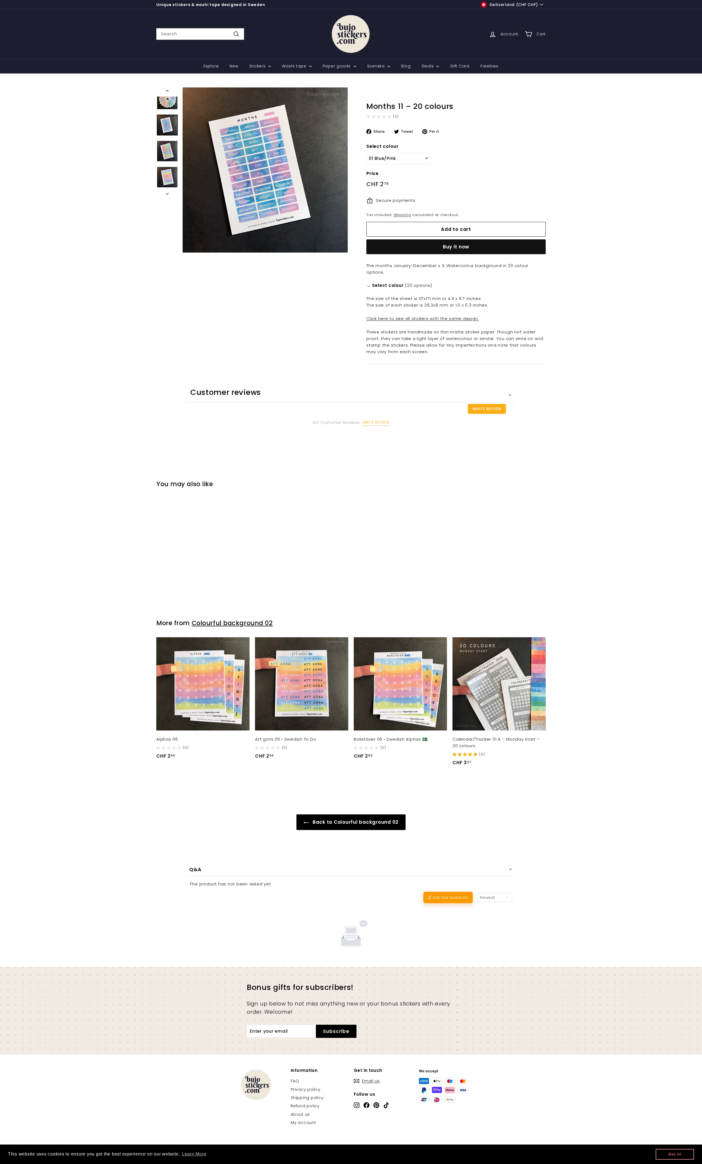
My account (303, 1122)
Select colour (382, 146)
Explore (211, 66)
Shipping (402, 215)
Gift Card (459, 66)
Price (372, 173)
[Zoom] (265, 170)
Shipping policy (307, 1097)
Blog (406, 66)
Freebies (489, 66)
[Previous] (167, 92)
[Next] (167, 192)
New (234, 66)
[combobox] (200, 34)
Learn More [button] (194, 1154)
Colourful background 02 (232, 623)
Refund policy (305, 1106)
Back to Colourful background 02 (354, 822)
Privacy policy (306, 1089)
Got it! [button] (674, 1154)
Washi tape (294, 66)
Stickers (258, 66)
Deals (428, 66)
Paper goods (337, 66)
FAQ (295, 1081)
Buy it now (456, 246)
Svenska (376, 66)
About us (300, 1114)
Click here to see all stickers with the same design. (422, 318)
